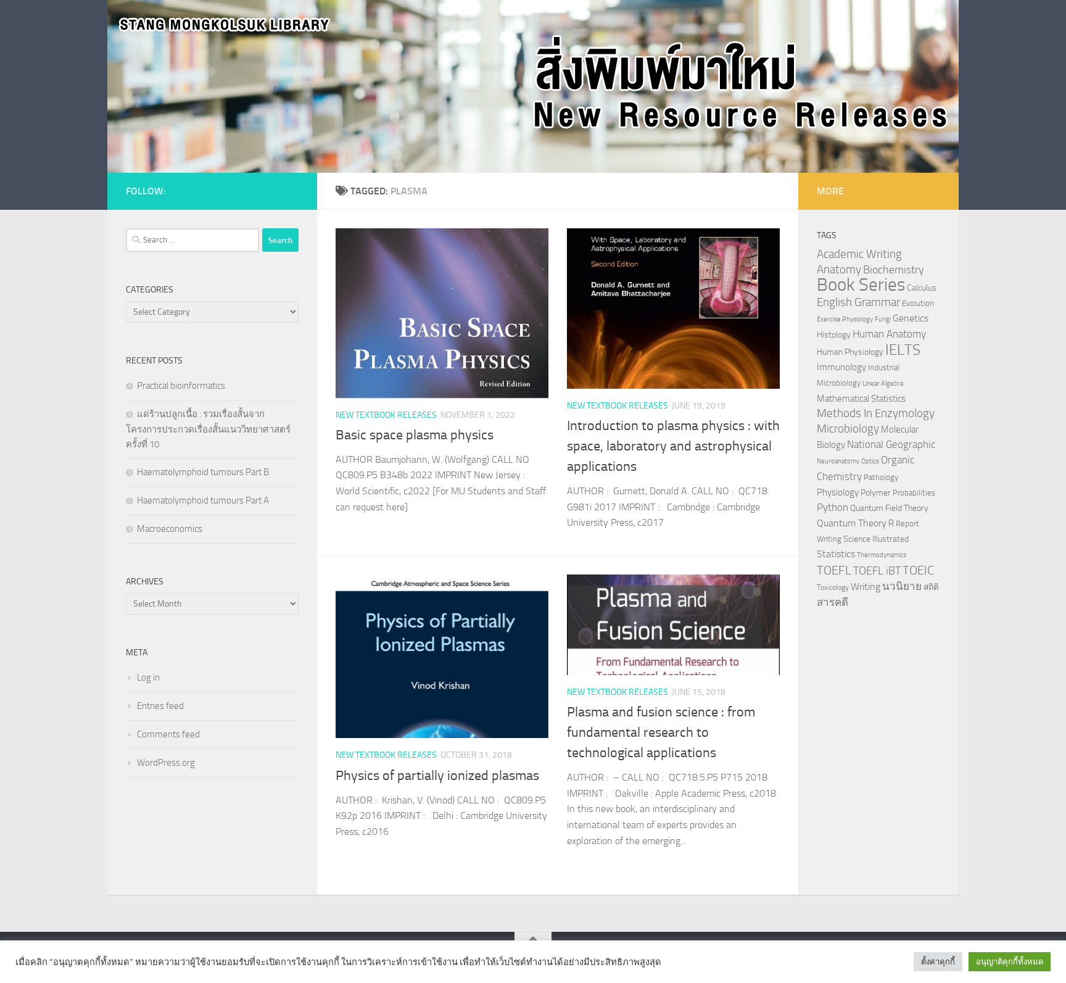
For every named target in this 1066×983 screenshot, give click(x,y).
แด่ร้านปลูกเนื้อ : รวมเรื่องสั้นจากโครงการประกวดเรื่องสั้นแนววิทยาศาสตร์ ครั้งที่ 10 (208, 429)
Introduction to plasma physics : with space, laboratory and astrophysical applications (673, 446)
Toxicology (833, 587)
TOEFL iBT (877, 571)
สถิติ (931, 587)
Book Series (861, 285)
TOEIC (918, 570)
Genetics (910, 318)
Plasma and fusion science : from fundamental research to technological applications (661, 732)
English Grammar (858, 302)
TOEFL (834, 570)
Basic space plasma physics (415, 435)
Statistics (836, 554)
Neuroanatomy (838, 461)
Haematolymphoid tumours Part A (203, 500)
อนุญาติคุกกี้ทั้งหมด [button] (1009, 961)
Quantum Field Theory (889, 508)
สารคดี (832, 602)
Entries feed (160, 705)
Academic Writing (859, 254)
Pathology (881, 477)
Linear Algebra (882, 384)
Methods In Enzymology (876, 413)
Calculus (921, 287)
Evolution (918, 303)
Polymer (876, 492)
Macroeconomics (169, 528)
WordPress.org (166, 762)
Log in (148, 677)
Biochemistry (893, 269)
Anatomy (839, 269)
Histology (834, 335)
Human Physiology (850, 352)
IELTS (902, 350)
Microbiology (848, 428)
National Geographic (891, 444)
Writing (865, 586)
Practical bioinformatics (181, 385)
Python (832, 507)
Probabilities (914, 492)
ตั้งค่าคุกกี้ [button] (938, 961)
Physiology (838, 492)
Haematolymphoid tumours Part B (203, 472)
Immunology (841, 367)
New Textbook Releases (386, 415)
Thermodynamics (881, 555)
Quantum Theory (851, 523)
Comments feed (168, 734)
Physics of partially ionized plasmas (437, 776)
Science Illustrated (876, 539)
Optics (870, 461)
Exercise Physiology (845, 319)
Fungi (883, 319)
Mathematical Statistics (861, 398)
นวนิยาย (902, 586)
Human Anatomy (889, 334)
